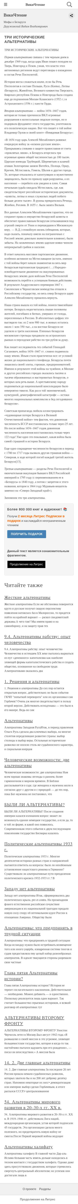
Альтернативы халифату (28, 1146)
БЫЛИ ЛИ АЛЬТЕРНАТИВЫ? (34, 804)
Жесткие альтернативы (27, 597)
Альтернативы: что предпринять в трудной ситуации (38, 930)
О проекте (29, 1189)
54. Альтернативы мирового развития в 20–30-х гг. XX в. (32, 1104)
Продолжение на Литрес (26, 564)
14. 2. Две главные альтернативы (37, 1062)
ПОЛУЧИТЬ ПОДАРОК (26, 534)
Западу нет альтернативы (29, 888)
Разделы (45, 1189)
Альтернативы (18, 720)
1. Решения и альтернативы (31, 681)
